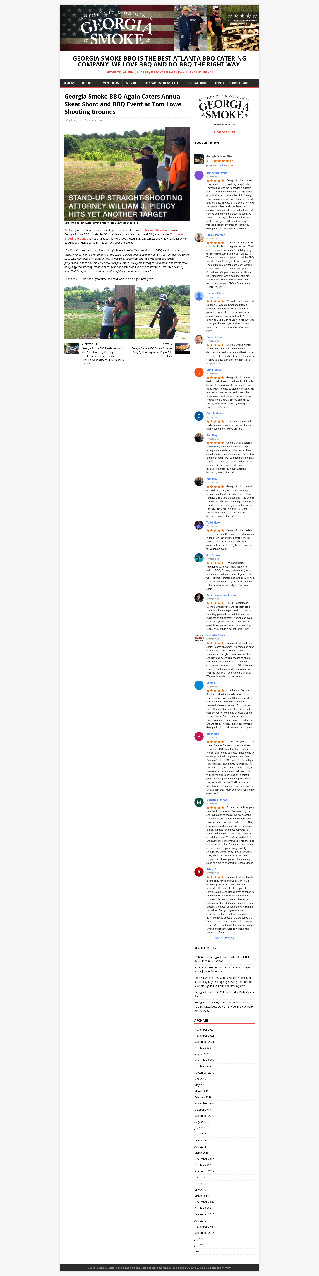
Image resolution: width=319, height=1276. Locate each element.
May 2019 (200, 1085)
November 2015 (204, 1226)
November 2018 (204, 1103)
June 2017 (200, 1183)
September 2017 (204, 1171)
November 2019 (204, 1060)
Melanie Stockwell (217, 799)
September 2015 (204, 1232)
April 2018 (200, 1146)
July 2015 (199, 1239)
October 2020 (202, 1048)
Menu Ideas (111, 83)
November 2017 (204, 1159)
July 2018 (199, 1128)
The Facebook (197, 83)
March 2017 (201, 1196)
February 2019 (203, 1097)
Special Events (96, 120)
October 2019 (202, 1066)
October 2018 (202, 1109)
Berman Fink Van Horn (159, 230)
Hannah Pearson (216, 293)
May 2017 (200, 1189)
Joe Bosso (213, 555)
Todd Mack (213, 522)
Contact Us (224, 131)
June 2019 (200, 1079)
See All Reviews (224, 938)
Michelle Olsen (215, 635)
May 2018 (200, 1140)
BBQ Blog (88, 83)
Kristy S (211, 869)
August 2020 (201, 1054)
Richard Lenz (214, 337)
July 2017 (199, 1177)
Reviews (69, 83)
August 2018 (201, 1122)
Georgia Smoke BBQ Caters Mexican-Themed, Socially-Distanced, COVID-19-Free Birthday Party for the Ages (223, 1006)
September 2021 (204, 1041)
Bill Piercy (70, 230)
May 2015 (200, 1251)
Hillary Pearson (215, 235)
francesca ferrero (217, 172)
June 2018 (200, 1134)
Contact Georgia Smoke (232, 83)
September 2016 (204, 1214)
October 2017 (202, 1165)
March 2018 (201, 1152)
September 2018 (204, 1115)
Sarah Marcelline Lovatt (221, 595)
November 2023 (204, 1029)
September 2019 (204, 1072)
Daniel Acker (214, 369)
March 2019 (201, 1091)
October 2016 (202, 1208)
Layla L (211, 682)
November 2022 (204, 1035)
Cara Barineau (215, 413)
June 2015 (200, 1245)
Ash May (211, 435)
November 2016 (204, 1202)
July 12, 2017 (76, 120)
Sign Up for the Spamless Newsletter (153, 83)
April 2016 (200, 1220)
